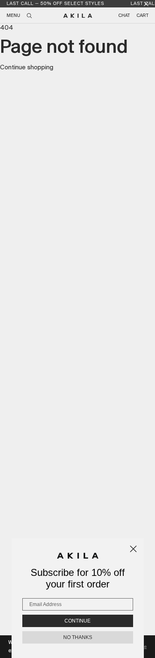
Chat (124, 15)
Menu (13, 15)
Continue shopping (26, 67)
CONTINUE (77, 621)
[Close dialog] (133, 549)
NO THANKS (77, 637)
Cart (142, 15)
